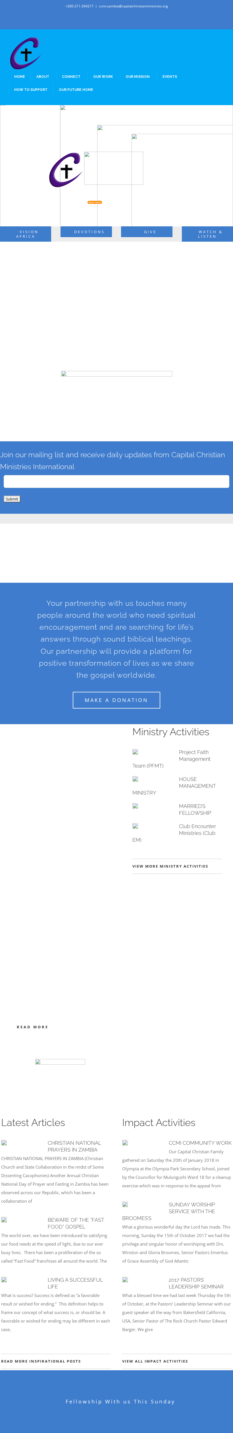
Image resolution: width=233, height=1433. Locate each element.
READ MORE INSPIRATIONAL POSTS (41, 1361)
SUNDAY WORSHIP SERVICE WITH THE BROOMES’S (168, 1211)
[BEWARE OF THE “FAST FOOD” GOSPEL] (4, 1220)
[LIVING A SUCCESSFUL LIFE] (4, 1279)
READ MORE (33, 1026)
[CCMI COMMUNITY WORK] (125, 1143)
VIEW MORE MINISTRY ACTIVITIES (170, 866)
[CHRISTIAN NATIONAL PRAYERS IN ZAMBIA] (4, 1143)
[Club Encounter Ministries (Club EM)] (135, 826)
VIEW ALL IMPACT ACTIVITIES (155, 1361)
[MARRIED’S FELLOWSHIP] (135, 806)
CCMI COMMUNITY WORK (200, 1143)
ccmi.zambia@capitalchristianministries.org (133, 6)
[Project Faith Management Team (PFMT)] (135, 752)
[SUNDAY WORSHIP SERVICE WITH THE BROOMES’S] (125, 1204)
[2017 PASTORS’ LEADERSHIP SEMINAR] (125, 1279)
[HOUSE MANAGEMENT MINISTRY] (135, 779)
